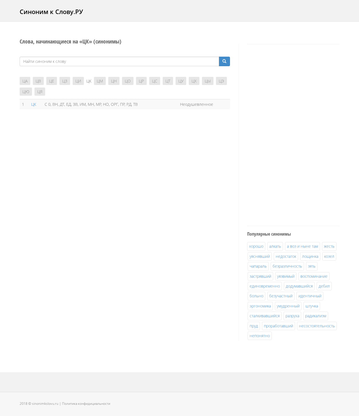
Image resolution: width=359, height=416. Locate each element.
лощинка (310, 256)
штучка (311, 306)
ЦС (154, 81)
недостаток (286, 256)
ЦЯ (39, 91)
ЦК (33, 104)
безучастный (281, 295)
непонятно (260, 335)
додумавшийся (299, 286)
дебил (324, 286)
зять (312, 266)
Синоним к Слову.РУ (51, 11)
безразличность (287, 266)
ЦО (128, 81)
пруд (254, 325)
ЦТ (167, 81)
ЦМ (100, 81)
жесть (329, 246)
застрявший (260, 276)
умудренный (288, 306)
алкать (275, 246)
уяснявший (260, 256)
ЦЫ (208, 81)
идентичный (309, 295)
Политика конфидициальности (86, 403)
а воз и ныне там (302, 246)
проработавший (278, 325)
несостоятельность (317, 325)
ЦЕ (51, 81)
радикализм (315, 315)
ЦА (24, 81)
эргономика (260, 306)
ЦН (114, 81)
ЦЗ (64, 81)
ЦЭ (221, 81)
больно (256, 295)
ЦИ (78, 81)
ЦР (141, 81)
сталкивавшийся (265, 315)
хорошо (256, 246)
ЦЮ (25, 91)
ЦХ (194, 81)
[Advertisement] (289, 134)
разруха (292, 315)
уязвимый (285, 276)
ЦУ (180, 81)
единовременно (265, 286)
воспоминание (314, 276)
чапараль (258, 266)
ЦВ (38, 81)
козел (329, 256)
